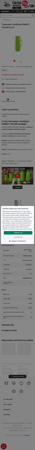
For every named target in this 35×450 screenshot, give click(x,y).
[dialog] (17, 225)
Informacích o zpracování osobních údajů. (20, 229)
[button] (17, 241)
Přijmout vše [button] (18, 232)
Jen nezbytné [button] (18, 237)
